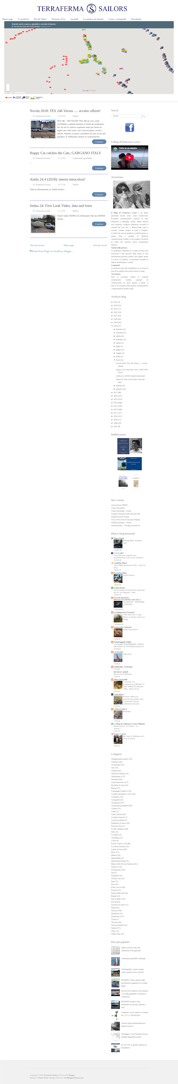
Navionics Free (58, 19)
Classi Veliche (116, 814)
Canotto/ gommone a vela (121, 794)
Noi (112, 873)
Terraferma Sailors (51, 1075)
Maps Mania (119, 538)
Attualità (114, 779)
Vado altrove (119, 694)
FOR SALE (127, 654)
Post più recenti (37, 245)
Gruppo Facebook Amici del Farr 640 (125, 514)
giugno (118, 350)
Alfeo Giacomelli (120, 679)
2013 (115, 406)
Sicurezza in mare (118, 905)
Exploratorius (119, 588)
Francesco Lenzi (43, 116)
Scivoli (113, 902)
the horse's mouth (121, 672)
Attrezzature (115, 776)
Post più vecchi (100, 245)
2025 (115, 302)
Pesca (113, 884)
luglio (118, 346)
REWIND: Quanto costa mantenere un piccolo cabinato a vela (133, 1004)
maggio (119, 353)
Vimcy (113, 931)
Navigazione (116, 870)
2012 (115, 409)
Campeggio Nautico (119, 791)
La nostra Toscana (118, 846)
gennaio (119, 389)
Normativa (115, 876)
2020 (115, 319)
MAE (113, 852)
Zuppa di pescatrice (130, 629)
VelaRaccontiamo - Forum (121, 523)
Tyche (113, 919)
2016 (115, 396)
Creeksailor (118, 652)
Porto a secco (116, 887)
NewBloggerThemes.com (73, 1078)
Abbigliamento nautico (120, 759)
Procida (114, 890)
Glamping (115, 838)
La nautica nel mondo (93, 19)
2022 (115, 312)
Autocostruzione (117, 782)
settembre (119, 339)
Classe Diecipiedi (117, 508)
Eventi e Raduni (117, 829)
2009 (115, 420)
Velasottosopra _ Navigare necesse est (125, 525)
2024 (115, 305)
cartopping (115, 803)
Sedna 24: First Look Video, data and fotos (61, 206)
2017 (115, 392)
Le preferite (23, 19)
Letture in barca (117, 849)
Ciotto (113, 811)
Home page (7, 19)
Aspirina (114, 771)
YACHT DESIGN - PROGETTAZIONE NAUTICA (127, 599)
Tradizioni (115, 913)
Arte (113, 768)
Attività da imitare (118, 774)
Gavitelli (74, 19)
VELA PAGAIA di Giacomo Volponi (125, 520)
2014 (115, 403)
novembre (120, 333)
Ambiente (115, 762)
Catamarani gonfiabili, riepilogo (133, 958)
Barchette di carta (117, 785)
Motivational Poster (118, 861)
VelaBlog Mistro (120, 563)
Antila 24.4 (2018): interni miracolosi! (57, 179)
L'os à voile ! (119, 553)
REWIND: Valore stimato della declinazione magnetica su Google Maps (134, 983)
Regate (113, 896)
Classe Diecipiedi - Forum (121, 511)
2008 (115, 423)
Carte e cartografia (117, 19)
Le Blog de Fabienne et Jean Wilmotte (129, 724)
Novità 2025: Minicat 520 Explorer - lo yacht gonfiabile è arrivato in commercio (134, 994)
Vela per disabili (117, 925)
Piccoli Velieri (40, 19)
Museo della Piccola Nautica (122, 864)
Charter (114, 809)
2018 (115, 326)
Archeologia (116, 765)
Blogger (72, 1075)
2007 (115, 426)
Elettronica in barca (118, 823)
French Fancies (128, 575)
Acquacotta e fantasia (122, 627)
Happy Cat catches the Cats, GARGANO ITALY (65, 153)
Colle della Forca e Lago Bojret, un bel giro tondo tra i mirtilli (134, 616)
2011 (115, 413)
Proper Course (120, 734)
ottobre (118, 336)
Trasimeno (115, 916)
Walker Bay (115, 934)
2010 (115, 416)
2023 (115, 309)
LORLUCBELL (121, 709)
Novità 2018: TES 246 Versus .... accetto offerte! (65, 111)
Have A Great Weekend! (123, 674)
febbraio (119, 386)
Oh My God (116, 878)
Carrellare (115, 797)
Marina (114, 855)
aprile (118, 356)
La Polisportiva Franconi (124, 612)
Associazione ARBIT (119, 505)
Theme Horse (43, 1078)
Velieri (75, 116)
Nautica (114, 867)
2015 (115, 399)
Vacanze (114, 922)
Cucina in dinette (117, 820)
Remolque (127, 711)
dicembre (119, 329)
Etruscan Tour (116, 826)
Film (113, 832)
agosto (118, 343)
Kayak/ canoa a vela (119, 843)
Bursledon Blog (120, 573)
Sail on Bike (116, 899)
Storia (113, 908)
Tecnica (114, 911)
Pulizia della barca (118, 893)
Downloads (136, 19)
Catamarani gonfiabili (82, 158)
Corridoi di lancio (118, 817)
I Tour (113, 841)
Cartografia (115, 800)
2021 (115, 316)
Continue (99, 142)
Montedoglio (116, 858)
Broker (113, 788)
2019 (115, 322)
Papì (113, 881)
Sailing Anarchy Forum (120, 517)
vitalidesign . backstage (123, 667)
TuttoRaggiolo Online (122, 642)
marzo (118, 360)
